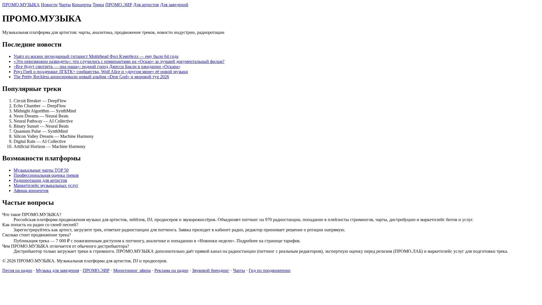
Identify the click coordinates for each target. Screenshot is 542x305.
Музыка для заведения (57, 270)
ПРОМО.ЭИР (118, 4)
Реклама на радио (171, 270)
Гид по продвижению (269, 270)
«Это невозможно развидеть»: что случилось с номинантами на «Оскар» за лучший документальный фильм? (119, 61)
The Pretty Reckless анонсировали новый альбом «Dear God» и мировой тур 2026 (91, 76)
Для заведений (174, 4)
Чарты (65, 4)
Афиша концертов (31, 190)
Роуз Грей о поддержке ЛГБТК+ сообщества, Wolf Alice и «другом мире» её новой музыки (101, 71)
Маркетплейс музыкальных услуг (46, 185)
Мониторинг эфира (132, 270)
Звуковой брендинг (210, 270)
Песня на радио (17, 270)
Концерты (81, 4)
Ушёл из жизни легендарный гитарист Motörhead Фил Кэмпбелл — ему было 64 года (96, 56)
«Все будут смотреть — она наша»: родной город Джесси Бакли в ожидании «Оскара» (97, 66)
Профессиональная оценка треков (46, 175)
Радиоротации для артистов (40, 180)
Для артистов (146, 4)
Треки (98, 4)
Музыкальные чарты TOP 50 (41, 170)
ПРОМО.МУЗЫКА (21, 4)
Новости (49, 4)
